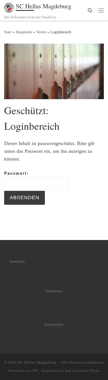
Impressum (54, 291)
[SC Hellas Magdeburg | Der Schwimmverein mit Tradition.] (9, 6)
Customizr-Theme (86, 370)
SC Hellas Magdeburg (37, 362)
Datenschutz (54, 324)
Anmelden (17, 261)
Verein (41, 32)
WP (35, 370)
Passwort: (16, 173)
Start (8, 32)
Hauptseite (24, 32)
